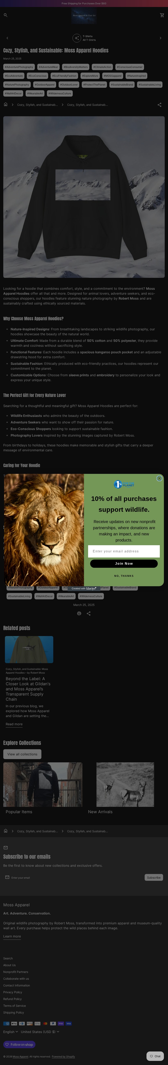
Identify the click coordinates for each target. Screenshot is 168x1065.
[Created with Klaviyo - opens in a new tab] (84, 588)
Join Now (124, 563)
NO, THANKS (124, 576)
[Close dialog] (159, 478)
